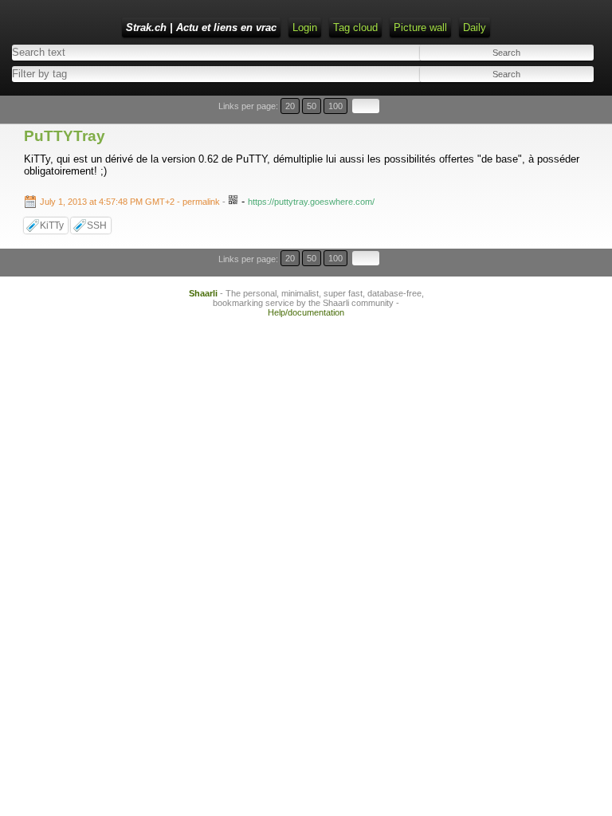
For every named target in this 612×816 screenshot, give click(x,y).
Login (304, 27)
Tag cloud (355, 27)
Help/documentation (306, 312)
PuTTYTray (64, 136)
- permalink (131, 201)
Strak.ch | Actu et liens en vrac (201, 27)
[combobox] (154, 74)
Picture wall (420, 27)
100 (335, 106)
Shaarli (203, 293)
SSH (97, 225)
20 (290, 106)
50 (311, 106)
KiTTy (52, 225)
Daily (474, 27)
